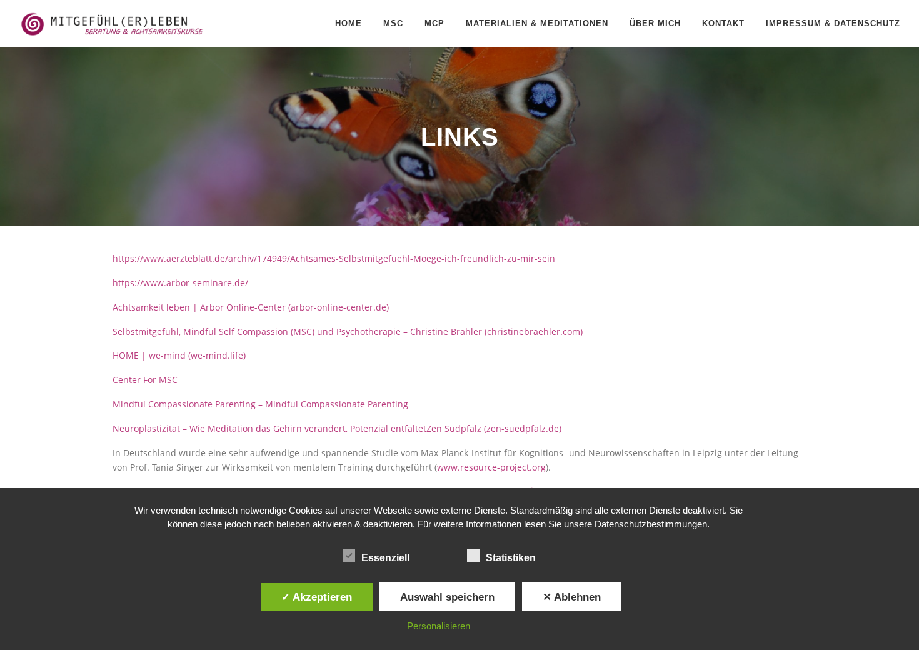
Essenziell (385, 557)
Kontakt (723, 23)
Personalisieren (438, 626)
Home (348, 23)
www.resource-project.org (491, 467)
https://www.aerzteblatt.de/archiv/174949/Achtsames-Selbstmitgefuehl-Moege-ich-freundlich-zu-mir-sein (334, 258)
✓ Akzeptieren (316, 596)
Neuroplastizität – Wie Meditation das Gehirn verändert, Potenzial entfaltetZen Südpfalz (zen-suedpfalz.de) (337, 428)
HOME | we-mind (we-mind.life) (179, 355)
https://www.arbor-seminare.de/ (180, 283)
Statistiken (511, 557)
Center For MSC (145, 380)
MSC (393, 23)
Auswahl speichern (447, 596)
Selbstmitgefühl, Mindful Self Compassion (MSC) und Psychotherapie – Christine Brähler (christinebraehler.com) (348, 332)
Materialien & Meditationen (537, 23)
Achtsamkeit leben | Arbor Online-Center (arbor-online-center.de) (251, 307)
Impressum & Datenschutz (833, 23)
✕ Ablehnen (572, 596)
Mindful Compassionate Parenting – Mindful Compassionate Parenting (260, 404)
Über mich (655, 23)
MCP (434, 23)
